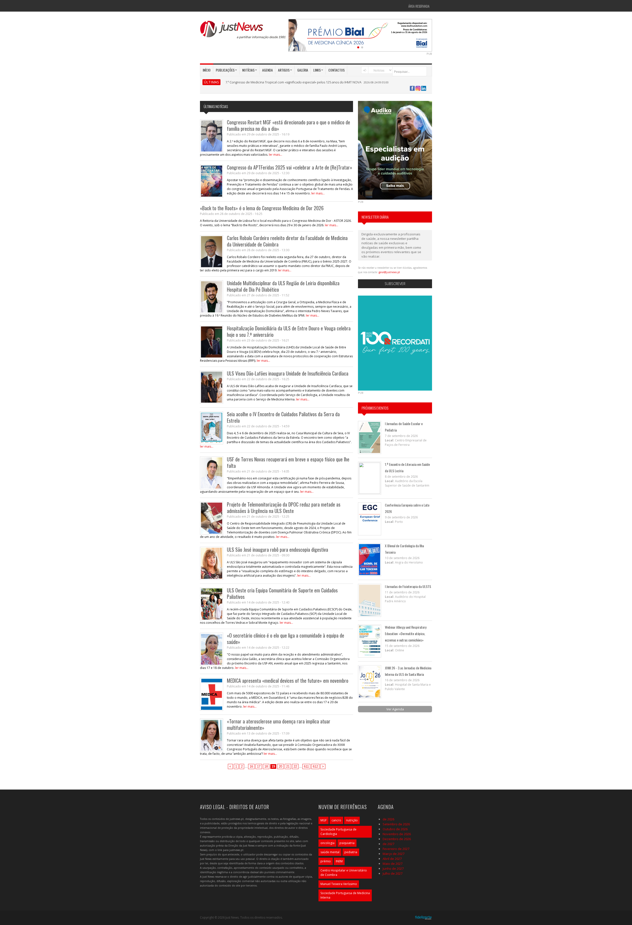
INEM (339, 861)
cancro (336, 820)
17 (258, 766)
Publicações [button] (225, 70)
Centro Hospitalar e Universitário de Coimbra (343, 872)
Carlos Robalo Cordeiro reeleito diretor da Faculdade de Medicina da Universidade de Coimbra (287, 241)
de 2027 (388, 844)
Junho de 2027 (393, 868)
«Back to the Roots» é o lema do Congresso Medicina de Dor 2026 (262, 208)
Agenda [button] (267, 70)
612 (315, 766)
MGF (323, 820)
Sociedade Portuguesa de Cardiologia (338, 831)
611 (306, 766)
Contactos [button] (336, 70)
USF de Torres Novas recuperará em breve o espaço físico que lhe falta (288, 462)
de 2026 (388, 819)
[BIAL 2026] (360, 35)
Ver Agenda (395, 709)
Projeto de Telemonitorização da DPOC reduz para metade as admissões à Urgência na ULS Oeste (283, 507)
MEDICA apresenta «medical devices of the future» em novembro (287, 680)
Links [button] (317, 70)
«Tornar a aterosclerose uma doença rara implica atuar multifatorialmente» (278, 724)
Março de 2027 (393, 853)
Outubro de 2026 (395, 829)
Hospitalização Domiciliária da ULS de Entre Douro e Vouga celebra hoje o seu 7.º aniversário (289, 331)
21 (288, 766)
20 (280, 766)
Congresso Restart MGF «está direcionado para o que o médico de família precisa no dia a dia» (288, 125)
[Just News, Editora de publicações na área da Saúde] (243, 31)
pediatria (350, 852)
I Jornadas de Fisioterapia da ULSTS (408, 586)
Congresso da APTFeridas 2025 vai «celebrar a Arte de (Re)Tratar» (289, 167)
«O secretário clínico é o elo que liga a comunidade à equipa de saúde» (285, 638)
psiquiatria (347, 843)
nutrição (352, 820)
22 (295, 766)
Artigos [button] (284, 70)
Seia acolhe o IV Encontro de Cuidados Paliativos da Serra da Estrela (283, 417)
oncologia (327, 843)
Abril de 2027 (392, 858)
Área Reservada (419, 6)
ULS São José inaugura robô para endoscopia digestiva (277, 549)
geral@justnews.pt (389, 272)
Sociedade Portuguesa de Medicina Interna (345, 895)
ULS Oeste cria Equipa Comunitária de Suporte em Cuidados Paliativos (282, 593)
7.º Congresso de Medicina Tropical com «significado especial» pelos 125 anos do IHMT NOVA (293, 82)
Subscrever (395, 283)
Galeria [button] (302, 70)
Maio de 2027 (392, 863)
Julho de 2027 (392, 873)
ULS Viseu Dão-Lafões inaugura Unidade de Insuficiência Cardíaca (287, 373)
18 (266, 766)
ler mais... (275, 154)
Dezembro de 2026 (397, 839)
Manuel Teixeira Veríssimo (338, 884)
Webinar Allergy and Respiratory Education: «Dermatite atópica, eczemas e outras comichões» (405, 633)
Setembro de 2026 (396, 824)
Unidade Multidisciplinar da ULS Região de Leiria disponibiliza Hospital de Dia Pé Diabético (283, 286)
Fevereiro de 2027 (396, 849)
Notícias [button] (248, 70)
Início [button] (207, 70)
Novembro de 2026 (397, 834)
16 (251, 766)
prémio (325, 861)
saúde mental (329, 852)
